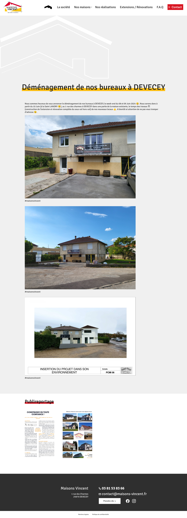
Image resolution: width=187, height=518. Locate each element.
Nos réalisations (105, 7)
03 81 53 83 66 (112, 488)
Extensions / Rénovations (136, 7)
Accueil (48, 7)
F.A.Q (160, 7)
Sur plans (87, 11)
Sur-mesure (86, 14)
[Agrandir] (133, 118)
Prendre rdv (108, 501)
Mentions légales (83, 514)
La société (63, 7)
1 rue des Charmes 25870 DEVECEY (79, 495)
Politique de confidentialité (100, 514)
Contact (177, 7)
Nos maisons (82, 7)
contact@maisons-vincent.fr (124, 494)
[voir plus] (58, 434)
